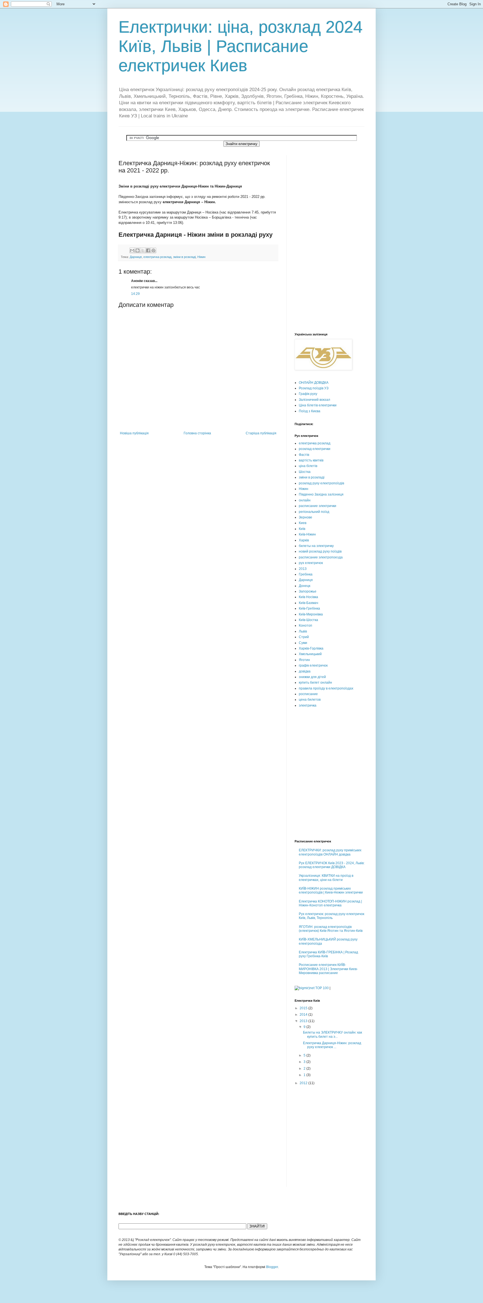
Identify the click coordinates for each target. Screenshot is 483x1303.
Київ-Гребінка (309, 608)
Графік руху (308, 394)
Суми (303, 643)
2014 (304, 1015)
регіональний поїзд (314, 512)
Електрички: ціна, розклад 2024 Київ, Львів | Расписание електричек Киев (241, 46)
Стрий (304, 637)
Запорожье (307, 591)
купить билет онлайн (315, 682)
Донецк (304, 586)
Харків (304, 540)
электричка (307, 705)
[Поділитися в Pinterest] (153, 250)
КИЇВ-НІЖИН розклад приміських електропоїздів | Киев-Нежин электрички (331, 890)
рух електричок (311, 563)
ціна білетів (308, 466)
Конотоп (305, 625)
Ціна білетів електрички (318, 405)
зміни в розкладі (184, 257)
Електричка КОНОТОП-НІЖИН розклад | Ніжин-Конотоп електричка (330, 903)
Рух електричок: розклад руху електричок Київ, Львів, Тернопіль (331, 916)
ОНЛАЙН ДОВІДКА (313, 383)
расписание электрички (317, 506)
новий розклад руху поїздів (320, 551)
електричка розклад (157, 257)
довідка (305, 671)
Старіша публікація (261, 433)
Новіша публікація (134, 433)
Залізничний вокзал (314, 400)
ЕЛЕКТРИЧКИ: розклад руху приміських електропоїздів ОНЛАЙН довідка (330, 852)
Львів (303, 631)
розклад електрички (314, 449)
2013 (303, 569)
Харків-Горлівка (311, 648)
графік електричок (313, 665)
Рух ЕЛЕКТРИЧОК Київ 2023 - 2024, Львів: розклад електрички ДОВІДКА (331, 865)
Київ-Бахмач (308, 603)
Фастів (304, 455)
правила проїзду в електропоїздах (326, 688)
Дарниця (136, 257)
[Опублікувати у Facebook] (148, 250)
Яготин (304, 660)
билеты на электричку (316, 546)
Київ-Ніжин (307, 534)
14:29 (135, 294)
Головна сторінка (197, 433)
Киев (302, 523)
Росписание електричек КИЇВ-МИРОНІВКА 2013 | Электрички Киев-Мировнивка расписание (328, 969)
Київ (302, 529)
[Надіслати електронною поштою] (132, 250)
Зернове (305, 517)
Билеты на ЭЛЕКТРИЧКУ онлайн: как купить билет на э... (332, 1034)
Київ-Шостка (308, 620)
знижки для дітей (312, 677)
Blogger (272, 1267)
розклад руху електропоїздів (321, 483)
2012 (304, 1083)
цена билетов (310, 700)
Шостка (305, 472)
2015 (304, 1008)
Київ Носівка (308, 597)
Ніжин (201, 257)
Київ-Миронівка (311, 614)
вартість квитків (311, 460)
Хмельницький (310, 654)
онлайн (305, 500)
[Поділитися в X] (143, 250)
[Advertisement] (317, 239)
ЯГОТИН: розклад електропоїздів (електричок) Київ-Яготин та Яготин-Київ (331, 929)
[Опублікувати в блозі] (137, 250)
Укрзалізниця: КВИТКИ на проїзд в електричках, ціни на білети (326, 878)
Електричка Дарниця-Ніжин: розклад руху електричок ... (332, 1045)
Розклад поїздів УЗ (313, 388)
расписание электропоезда (321, 557)
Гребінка (305, 574)
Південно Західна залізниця (321, 494)
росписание (308, 694)
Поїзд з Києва (309, 411)
